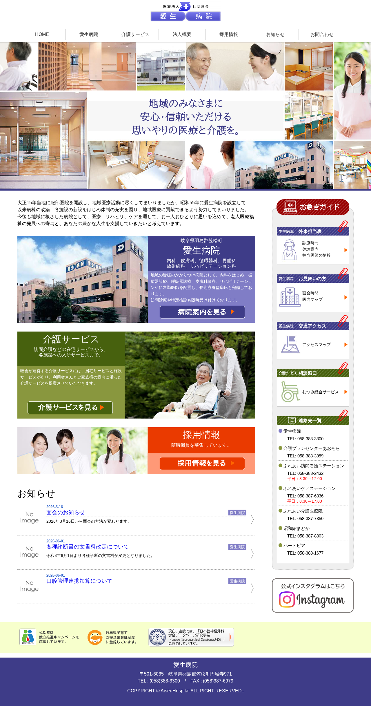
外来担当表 (310, 231)
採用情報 (228, 34)
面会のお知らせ (65, 512)
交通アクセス (312, 325)
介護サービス (135, 34)
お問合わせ (322, 34)
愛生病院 (88, 34)
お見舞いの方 (312, 278)
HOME (42, 34)
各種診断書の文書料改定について (87, 547)
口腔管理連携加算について (79, 581)
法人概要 (182, 34)
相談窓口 (308, 373)
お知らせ (275, 34)
